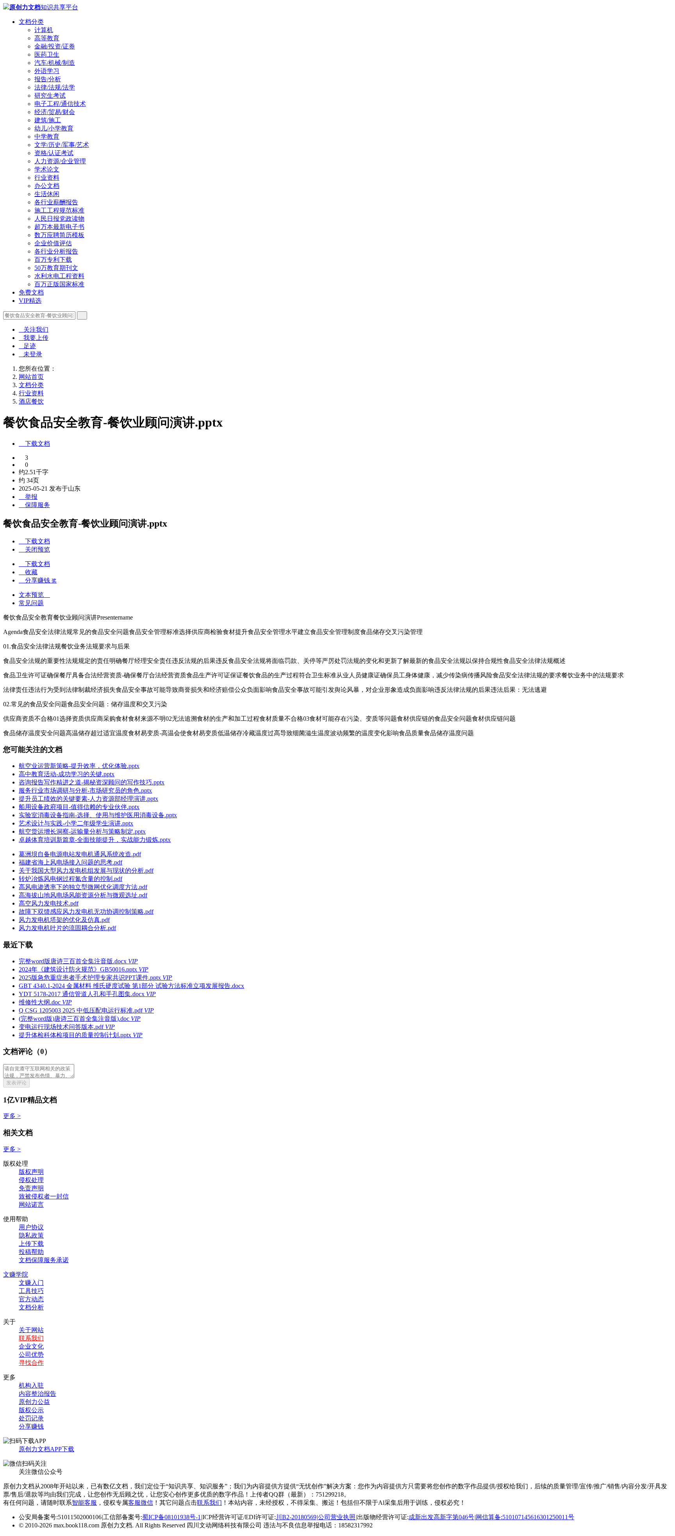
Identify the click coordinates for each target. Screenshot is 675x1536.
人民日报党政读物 (59, 218)
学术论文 (46, 169)
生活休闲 (46, 194)
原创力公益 (34, 1401)
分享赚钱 (31, 1426)
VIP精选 (30, 300)
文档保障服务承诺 (44, 1260)
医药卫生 (46, 54)
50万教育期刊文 (56, 267)
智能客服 (84, 1502)
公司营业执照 (336, 1517)
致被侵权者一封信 (44, 1196)
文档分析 (31, 1307)
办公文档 (46, 185)
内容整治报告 (37, 1393)
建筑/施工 (47, 120)
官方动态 (31, 1299)
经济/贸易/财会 (54, 112)
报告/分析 (47, 79)
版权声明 (31, 1171)
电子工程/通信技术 (60, 103)
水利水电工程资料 (59, 276)
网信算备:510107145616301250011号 (525, 1517)
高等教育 (46, 38)
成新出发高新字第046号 (441, 1517)
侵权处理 (31, 1180)
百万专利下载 (53, 259)
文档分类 (31, 21)
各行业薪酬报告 (56, 202)
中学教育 (46, 136)
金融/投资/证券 (54, 46)
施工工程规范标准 (59, 210)
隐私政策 (31, 1235)
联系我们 (31, 1338)
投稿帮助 (31, 1251)
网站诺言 (31, 1204)
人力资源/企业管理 (60, 161)
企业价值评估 (53, 243)
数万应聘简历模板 (59, 235)
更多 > (12, 1116)
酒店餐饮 (31, 401)
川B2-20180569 (296, 1517)
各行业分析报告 (56, 251)
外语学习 (46, 71)
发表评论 (16, 1083)
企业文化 (31, 1346)
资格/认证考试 (53, 153)
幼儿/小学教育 (53, 128)
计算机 (43, 30)
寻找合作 (31, 1362)
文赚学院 (15, 1274)
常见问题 (31, 603)
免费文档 (31, 292)
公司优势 (31, 1354)
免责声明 (31, 1188)
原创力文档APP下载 (46, 1449)
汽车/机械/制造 (54, 62)
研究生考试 (50, 95)
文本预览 (34, 594)
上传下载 (31, 1243)
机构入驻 (31, 1385)
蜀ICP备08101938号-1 (171, 1517)
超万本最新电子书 (59, 226)
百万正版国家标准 (59, 284)
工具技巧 (31, 1291)
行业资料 (46, 177)
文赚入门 (31, 1282)
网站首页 (31, 376)
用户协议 (31, 1227)
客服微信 (140, 1502)
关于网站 (31, 1330)
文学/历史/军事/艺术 (61, 144)
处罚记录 (31, 1418)
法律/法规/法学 (54, 87)
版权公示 (31, 1410)
